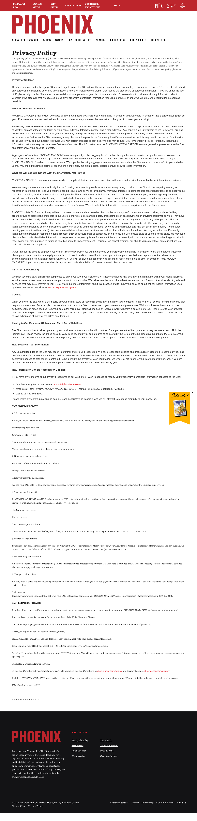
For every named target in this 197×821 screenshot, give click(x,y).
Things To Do (158, 40)
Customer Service (119, 802)
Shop (117, 5)
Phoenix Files (138, 40)
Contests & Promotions (92, 6)
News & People (106, 750)
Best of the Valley (80, 740)
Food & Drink (117, 40)
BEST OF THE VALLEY (80, 40)
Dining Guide (37, 6)
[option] (39, 736)
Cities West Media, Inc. (46, 802)
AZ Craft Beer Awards (25, 40)
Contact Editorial (165, 802)
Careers (135, 802)
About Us (181, 802)
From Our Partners (108, 756)
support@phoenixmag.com (62, 287)
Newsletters (73, 5)
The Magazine (78, 756)
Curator (100, 40)
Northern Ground (70, 802)
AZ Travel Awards (53, 40)
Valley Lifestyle (79, 750)
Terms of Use (18, 806)
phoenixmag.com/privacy (157, 670)
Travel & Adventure (109, 745)
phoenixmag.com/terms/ (109, 670)
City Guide (54, 6)
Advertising (147, 802)
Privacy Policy (35, 806)
